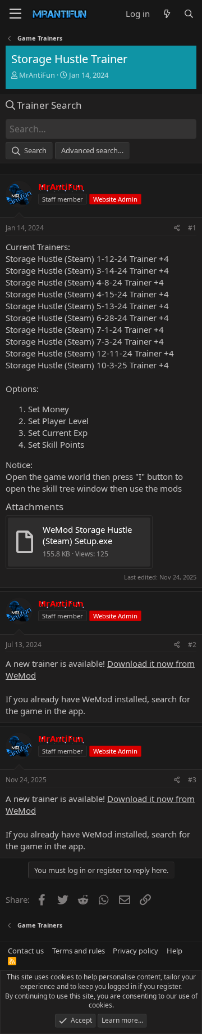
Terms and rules (78, 951)
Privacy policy (135, 951)
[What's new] (166, 13)
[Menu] (15, 14)
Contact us (26, 951)
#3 (192, 780)
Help (174, 951)
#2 (192, 644)
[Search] (189, 13)
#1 (192, 228)
